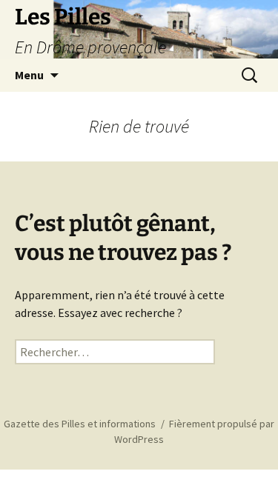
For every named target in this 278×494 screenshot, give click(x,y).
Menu (29, 74)
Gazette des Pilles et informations (80, 423)
